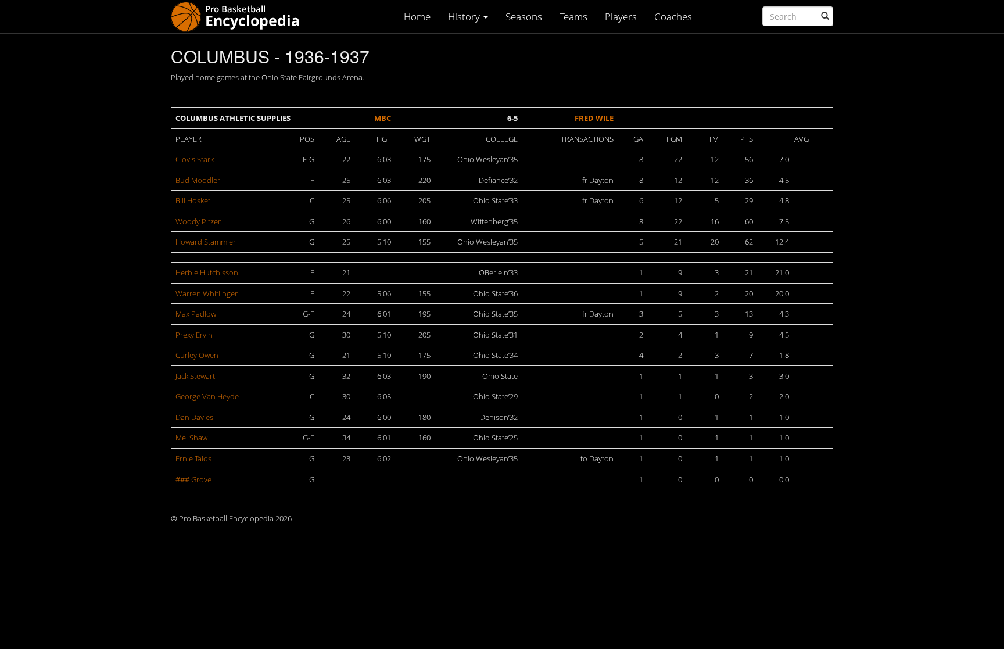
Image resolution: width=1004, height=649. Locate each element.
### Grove (193, 479)
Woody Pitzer (198, 221)
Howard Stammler (205, 241)
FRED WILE (594, 118)
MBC (382, 118)
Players (621, 16)
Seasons (523, 16)
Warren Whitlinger (206, 293)
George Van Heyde (207, 396)
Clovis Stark (194, 159)
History (465, 16)
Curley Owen (196, 355)
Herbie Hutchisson (206, 272)
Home (417, 16)
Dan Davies (194, 417)
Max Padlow (195, 314)
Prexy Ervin (194, 334)
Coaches (673, 16)
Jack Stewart (195, 376)
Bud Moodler (197, 180)
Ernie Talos (193, 458)
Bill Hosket (192, 200)
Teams (573, 16)
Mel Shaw (191, 437)
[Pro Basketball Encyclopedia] (240, 16)
